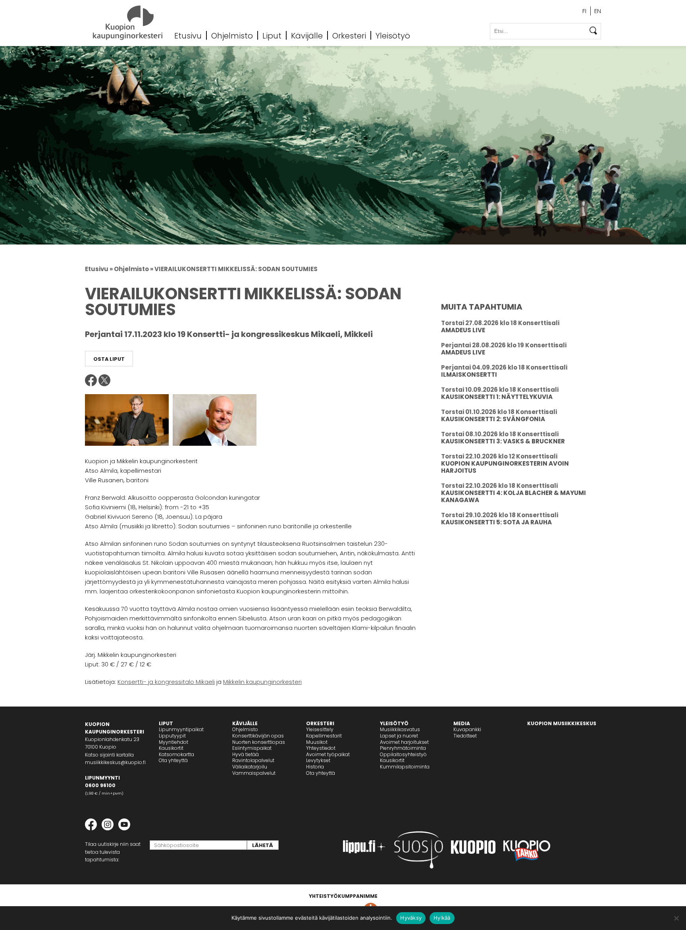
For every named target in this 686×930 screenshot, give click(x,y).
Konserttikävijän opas (258, 735)
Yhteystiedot (320, 748)
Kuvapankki (467, 729)
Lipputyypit (172, 735)
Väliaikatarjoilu (249, 766)
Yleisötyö (393, 35)
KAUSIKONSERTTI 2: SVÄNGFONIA (493, 419)
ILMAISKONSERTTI (469, 374)
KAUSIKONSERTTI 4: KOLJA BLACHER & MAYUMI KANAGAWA (513, 496)
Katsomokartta (176, 754)
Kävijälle (307, 35)
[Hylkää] (676, 918)
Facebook (91, 380)
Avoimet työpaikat (328, 754)
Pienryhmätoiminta (403, 748)
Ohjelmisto (232, 35)
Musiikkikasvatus (400, 729)
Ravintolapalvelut (253, 760)
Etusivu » (99, 269)
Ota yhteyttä (173, 760)
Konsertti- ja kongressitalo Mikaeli (166, 682)
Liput (271, 35)
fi (584, 11)
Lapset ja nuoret (399, 735)
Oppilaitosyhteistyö (403, 754)
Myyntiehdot (173, 742)
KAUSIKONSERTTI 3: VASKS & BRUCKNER (503, 441)
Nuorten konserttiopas (258, 742)
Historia (315, 766)
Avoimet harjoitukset (404, 742)
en (597, 11)
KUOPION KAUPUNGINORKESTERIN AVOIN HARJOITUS (505, 467)
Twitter (104, 380)
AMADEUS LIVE (463, 330)
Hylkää (442, 918)
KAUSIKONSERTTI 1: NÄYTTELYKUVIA (497, 397)
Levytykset (318, 760)
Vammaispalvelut (254, 773)
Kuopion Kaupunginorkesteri (127, 23)
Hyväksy (411, 918)
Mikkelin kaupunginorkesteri (262, 682)
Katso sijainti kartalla (109, 754)
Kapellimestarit (324, 735)
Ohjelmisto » (133, 269)
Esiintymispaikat (252, 748)
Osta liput (109, 359)
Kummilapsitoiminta (405, 766)
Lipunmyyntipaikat (181, 729)
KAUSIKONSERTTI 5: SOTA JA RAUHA (496, 522)
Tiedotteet (465, 735)
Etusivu (188, 35)
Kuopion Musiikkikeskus (561, 723)
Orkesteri (349, 35)
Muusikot (317, 742)
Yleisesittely (319, 729)
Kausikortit (171, 748)
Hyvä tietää (245, 754)
